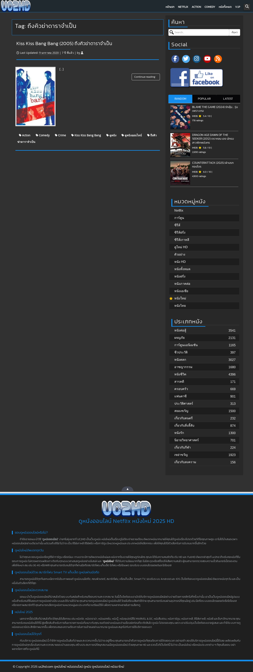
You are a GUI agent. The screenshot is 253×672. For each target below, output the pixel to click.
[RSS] (218, 59)
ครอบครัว (181, 389)
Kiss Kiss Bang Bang (87, 135)
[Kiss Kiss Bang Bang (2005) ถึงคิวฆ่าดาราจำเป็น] (35, 96)
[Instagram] (197, 59)
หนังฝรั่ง (179, 276)
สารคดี (179, 381)
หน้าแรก (170, 7)
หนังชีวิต (180, 374)
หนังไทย (180, 305)
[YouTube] (207, 59)
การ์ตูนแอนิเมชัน (186, 345)
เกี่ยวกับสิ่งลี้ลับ (184, 425)
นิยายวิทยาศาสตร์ (186, 440)
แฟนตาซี (180, 396)
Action (196, 7)
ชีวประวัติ (181, 352)
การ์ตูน (179, 218)
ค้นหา (235, 32)
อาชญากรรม (183, 367)
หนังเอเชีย (181, 291)
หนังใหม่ (180, 298)
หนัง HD (180, 261)
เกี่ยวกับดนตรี (183, 418)
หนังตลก (180, 359)
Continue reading (145, 77)
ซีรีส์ (177, 225)
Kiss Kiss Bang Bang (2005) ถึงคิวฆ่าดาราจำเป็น (64, 43)
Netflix (183, 7)
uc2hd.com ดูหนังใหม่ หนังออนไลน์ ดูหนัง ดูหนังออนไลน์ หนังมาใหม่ (81, 666)
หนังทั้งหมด (225, 7)
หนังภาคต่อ (182, 283)
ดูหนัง (112, 135)
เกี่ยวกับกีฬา (182, 447)
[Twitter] (186, 59)
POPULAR (204, 98)
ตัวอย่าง (179, 254)
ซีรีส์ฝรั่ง (179, 232)
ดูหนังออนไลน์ (133, 135)
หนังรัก (179, 432)
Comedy (210, 7)
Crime (61, 135)
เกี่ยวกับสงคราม (185, 462)
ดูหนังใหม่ (108, 561)
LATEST (228, 98)
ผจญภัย (179, 337)
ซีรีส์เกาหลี (181, 239)
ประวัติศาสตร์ (183, 403)
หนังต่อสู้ (180, 330)
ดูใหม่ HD (181, 247)
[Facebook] (175, 59)
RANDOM (180, 98)
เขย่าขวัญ (181, 454)
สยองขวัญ (181, 411)
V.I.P (237, 7)
